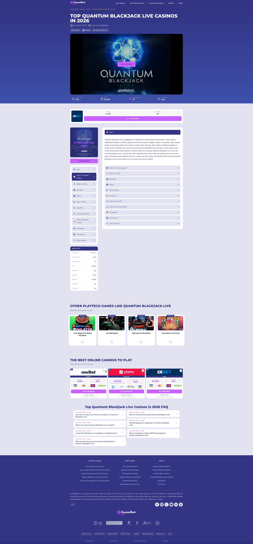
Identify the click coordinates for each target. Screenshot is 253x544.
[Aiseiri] (146, 523)
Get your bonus (132, 118)
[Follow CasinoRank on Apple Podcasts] (181, 505)
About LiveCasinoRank (161, 466)
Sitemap (165, 541)
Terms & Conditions (140, 541)
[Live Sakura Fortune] (170, 330)
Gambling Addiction (130, 481)
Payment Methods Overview (130, 477)
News (181, 3)
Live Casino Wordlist (130, 466)
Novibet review (88, 395)
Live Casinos (120, 3)
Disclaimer (162, 481)
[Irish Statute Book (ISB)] (114, 523)
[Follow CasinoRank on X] (167, 505)
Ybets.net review (126, 395)
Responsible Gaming (130, 473)
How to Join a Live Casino (95, 466)
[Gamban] (129, 523)
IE (72, 504)
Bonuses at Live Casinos (130, 470)
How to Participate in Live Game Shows (95, 481)
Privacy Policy (113, 541)
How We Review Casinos (161, 470)
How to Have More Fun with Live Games (95, 470)
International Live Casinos (130, 484)
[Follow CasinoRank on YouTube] (171, 505)
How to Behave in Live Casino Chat (95, 477)
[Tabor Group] (137, 523)
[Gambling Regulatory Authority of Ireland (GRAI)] (98, 523)
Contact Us (161, 484)
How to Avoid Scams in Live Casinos (95, 473)
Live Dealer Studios (156, 3)
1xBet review (164, 395)
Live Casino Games (137, 3)
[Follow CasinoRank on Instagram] (162, 505)
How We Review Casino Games (161, 477)
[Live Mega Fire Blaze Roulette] (82, 330)
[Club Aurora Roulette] (141, 330)
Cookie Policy (89, 541)
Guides (171, 3)
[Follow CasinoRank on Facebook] (157, 505)
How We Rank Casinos (161, 473)
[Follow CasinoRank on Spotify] (176, 505)
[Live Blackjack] (112, 330)
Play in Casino (126, 64)
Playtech (93, 253)
